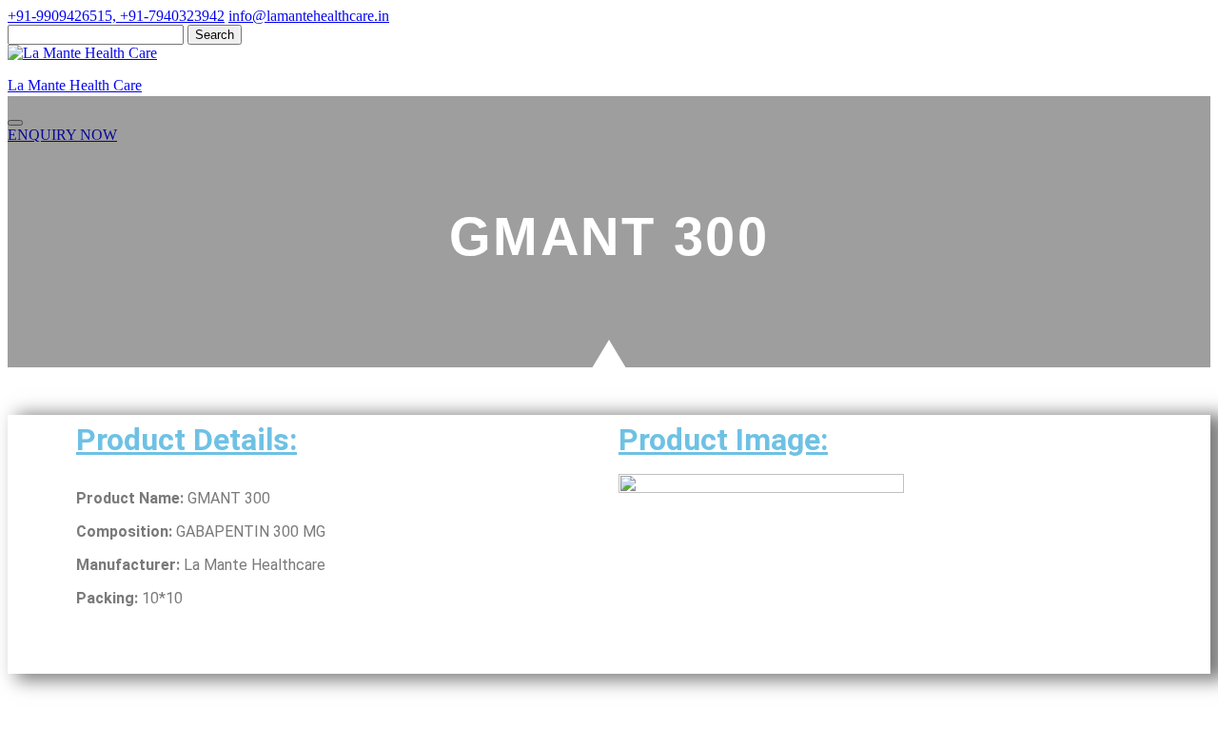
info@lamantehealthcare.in (308, 16)
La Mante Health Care (75, 85)
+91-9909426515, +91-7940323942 (116, 16)
